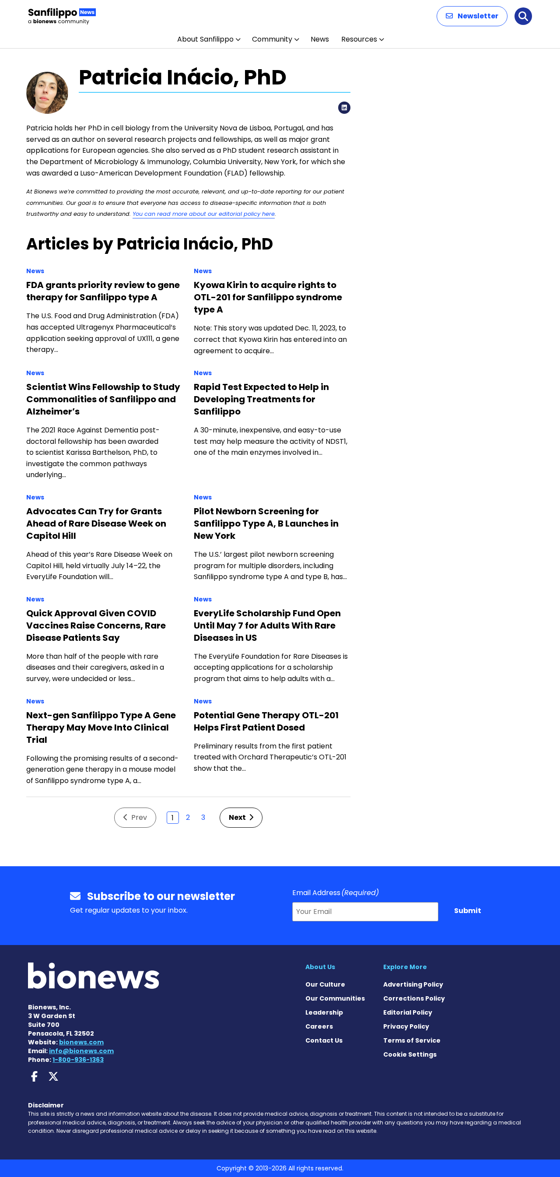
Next (238, 817)
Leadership (324, 1012)
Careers (319, 1026)
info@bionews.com (81, 1051)
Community (272, 39)
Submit (467, 911)
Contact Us (324, 1040)
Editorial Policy (407, 1012)
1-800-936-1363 (78, 1059)
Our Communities (335, 998)
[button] (472, 16)
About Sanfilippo (205, 39)
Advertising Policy (413, 984)
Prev (138, 817)
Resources (359, 39)
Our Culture (325, 984)
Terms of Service (412, 1040)
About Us (320, 967)
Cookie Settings (410, 1054)
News (320, 39)
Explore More (405, 967)
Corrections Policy (414, 998)
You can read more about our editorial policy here (204, 214)
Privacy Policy (406, 1026)
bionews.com (81, 1042)
